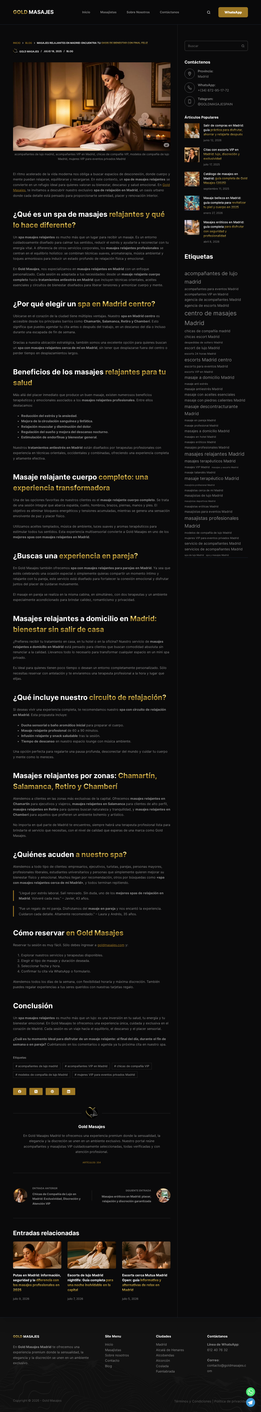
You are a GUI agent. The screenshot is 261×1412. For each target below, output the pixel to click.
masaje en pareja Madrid (200, 420)
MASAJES (33, 12)
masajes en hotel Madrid (200, 436)
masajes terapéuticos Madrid (210, 461)
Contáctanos (169, 12)
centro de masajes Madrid (211, 318)
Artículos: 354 (92, 1162)
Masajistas (108, 12)
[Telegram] (250, 1402)
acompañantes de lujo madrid (36, 1066)
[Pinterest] (52, 1091)
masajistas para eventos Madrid (208, 512)
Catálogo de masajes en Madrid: (225, 178)
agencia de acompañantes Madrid (213, 299)
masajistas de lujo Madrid (204, 495)
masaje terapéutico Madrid (212, 478)
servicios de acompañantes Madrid (214, 549)
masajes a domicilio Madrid (207, 431)
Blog (69, 51)
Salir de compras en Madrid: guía (223, 130)
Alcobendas (165, 1355)
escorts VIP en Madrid (199, 371)
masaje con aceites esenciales (210, 394)
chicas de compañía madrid (207, 331)
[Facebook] (19, 1091)
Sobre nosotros (117, 1355)
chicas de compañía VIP (131, 1066)
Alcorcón (163, 1360)
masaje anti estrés (196, 383)
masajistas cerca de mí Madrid (204, 490)
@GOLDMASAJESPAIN (215, 104)
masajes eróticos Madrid (200, 442)
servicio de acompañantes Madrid (213, 543)
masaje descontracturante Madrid (211, 410)
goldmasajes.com (110, 945)
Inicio (86, 12)
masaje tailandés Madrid (200, 472)
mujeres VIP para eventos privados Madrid (105, 1074)
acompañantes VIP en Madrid (86, 1066)
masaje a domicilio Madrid (209, 377)
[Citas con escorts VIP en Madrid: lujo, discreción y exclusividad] (192, 154)
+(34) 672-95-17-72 (213, 90)
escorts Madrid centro (208, 359)
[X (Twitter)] (36, 1091)
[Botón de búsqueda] (243, 46)
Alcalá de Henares (170, 1350)
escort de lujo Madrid (202, 348)
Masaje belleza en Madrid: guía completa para (224, 202)
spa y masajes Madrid (217, 555)
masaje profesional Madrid (201, 425)
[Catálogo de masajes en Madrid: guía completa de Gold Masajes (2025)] (192, 179)
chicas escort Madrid (202, 336)
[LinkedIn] (68, 1091)
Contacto (112, 1360)
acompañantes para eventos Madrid (212, 289)
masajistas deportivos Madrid (200, 501)
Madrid (161, 1344)
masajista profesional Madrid (200, 485)
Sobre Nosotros (138, 12)
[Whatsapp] (250, 1391)
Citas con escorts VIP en (221, 154)
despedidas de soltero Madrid (204, 342)
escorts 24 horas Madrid (200, 353)
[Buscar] (208, 12)
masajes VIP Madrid (197, 467)
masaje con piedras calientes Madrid (215, 400)
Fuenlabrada (165, 1371)
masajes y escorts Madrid (225, 467)
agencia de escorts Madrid (207, 305)
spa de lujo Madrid (194, 555)
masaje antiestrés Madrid (204, 389)
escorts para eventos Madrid (206, 366)
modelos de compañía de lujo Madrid (41, 1074)
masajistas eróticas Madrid (201, 506)
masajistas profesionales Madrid (212, 522)
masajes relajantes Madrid (214, 454)
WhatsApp (233, 12)
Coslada (162, 1366)
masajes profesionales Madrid (207, 447)
